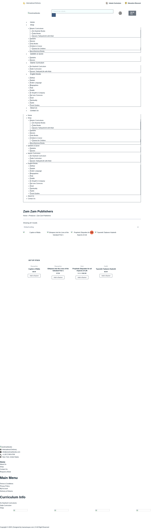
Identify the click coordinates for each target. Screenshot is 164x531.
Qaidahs (33, 38)
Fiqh (31, 88)
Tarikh (32, 103)
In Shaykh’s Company (37, 93)
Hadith (32, 90)
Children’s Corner (36, 46)
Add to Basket (34, 275)
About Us (33, 108)
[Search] (54, 15)
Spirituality (33, 100)
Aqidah (32, 80)
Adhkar (32, 78)
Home (32, 22)
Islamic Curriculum (37, 63)
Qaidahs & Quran (36, 54)
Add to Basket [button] (58, 277)
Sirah (32, 98)
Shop (32, 25)
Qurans (32, 41)
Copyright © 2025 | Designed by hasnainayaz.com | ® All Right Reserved (24, 527)
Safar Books (36, 33)
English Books (35, 74)
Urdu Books (34, 43)
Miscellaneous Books (37, 51)
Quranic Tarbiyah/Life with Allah (43, 36)
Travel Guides (34, 105)
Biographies (34, 85)
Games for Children (39, 48)
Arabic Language (36, 83)
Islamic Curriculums (36, 28)
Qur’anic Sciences (36, 95)
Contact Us (34, 111)
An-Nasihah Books (38, 31)
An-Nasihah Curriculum (38, 66)
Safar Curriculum (35, 69)
